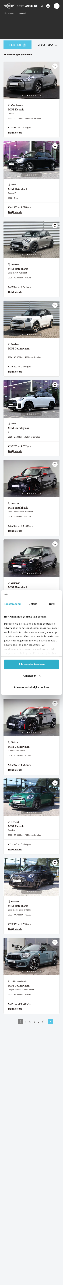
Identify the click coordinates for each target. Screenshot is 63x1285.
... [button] (38, 1021)
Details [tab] (33, 603)
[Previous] (22, 95)
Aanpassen (29, 675)
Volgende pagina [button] (50, 1021)
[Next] (40, 95)
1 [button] (20, 1021)
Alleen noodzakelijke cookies (31, 687)
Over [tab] (52, 603)
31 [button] (43, 1021)
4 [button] (34, 1021)
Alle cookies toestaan (32, 664)
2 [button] (25, 1021)
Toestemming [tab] (12, 603)
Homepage (9, 13)
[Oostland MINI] (48, 6)
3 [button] (30, 1021)
